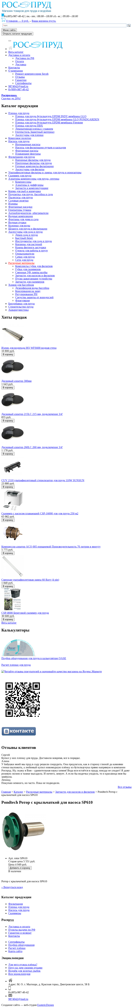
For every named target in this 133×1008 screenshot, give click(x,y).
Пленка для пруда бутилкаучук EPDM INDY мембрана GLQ (50, 116)
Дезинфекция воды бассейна (32, 288)
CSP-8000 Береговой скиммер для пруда (25, 612)
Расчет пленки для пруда (16, 664)
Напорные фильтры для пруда (33, 160)
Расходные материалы (21, 263)
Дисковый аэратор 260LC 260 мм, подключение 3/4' (32, 447)
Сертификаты (23, 83)
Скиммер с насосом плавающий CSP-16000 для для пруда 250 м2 (39, 513)
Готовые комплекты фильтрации (34, 166)
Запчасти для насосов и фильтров (35, 275)
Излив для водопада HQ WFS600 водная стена (28, 347)
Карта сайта (15, 951)
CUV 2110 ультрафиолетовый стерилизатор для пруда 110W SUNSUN (42, 480)
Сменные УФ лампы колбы (31, 272)
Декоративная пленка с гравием (34, 128)
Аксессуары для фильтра (29, 169)
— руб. (17, 20)
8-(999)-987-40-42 (18, 89)
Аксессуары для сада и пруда (25, 231)
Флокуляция (22, 300)
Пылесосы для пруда (20, 197)
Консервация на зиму (28, 291)
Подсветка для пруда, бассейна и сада (30, 194)
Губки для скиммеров (28, 269)
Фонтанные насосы (26, 150)
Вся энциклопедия (19, 973)
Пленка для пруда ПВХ (29, 125)
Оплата (19, 61)
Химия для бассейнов (21, 284)
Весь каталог (16, 51)
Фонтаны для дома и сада (23, 219)
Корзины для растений (28, 244)
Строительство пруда (20, 306)
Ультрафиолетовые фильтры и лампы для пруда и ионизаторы (44, 172)
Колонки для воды (19, 225)
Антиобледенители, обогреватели (28, 213)
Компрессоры (23, 181)
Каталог (18, 791)
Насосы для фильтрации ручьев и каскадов (40, 147)
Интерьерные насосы (27, 144)
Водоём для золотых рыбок (24, 970)
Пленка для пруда (18, 113)
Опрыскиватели (24, 253)
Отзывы (20, 76)
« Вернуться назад (12, 887)
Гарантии (20, 80)
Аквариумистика (18, 309)
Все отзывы (125, 786)
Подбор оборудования (21, 944)
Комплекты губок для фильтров (34, 266)
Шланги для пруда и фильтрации (27, 228)
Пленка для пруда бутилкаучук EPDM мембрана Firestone (49, 122)
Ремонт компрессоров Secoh (31, 73)
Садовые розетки (18, 200)
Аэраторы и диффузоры (29, 184)
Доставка (20, 64)
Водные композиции (20, 216)
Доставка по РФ (24, 58)
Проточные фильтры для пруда (33, 163)
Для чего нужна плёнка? (22, 964)
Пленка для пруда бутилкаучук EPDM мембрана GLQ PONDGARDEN (57, 119)
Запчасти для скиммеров (29, 281)
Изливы (13, 203)
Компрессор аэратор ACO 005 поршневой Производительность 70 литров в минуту (51, 546)
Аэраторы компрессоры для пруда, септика (33, 178)
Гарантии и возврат (20, 932)
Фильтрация (15, 903)
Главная (6, 791)
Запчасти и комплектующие (31, 188)
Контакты (14, 67)
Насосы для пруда (18, 141)
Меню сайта (9, 30)
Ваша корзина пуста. (44, 20)
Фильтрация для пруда (21, 156)
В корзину (8, 354)
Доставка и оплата (19, 55)
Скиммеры (14, 913)
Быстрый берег (24, 238)
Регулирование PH (26, 294)
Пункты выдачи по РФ (21, 929)
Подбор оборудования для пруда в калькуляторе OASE (33, 658)
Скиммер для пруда (19, 175)
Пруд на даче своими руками (25, 967)
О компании (15, 70)
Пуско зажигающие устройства (33, 278)
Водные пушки (17, 222)
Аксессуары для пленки (29, 135)
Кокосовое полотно (19, 138)
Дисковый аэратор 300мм (16, 380)
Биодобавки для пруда (21, 303)
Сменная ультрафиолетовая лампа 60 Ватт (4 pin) (30, 579)
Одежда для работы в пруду (31, 250)
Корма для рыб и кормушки (24, 191)
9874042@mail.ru (18, 86)
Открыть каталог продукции (17, 33)
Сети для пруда (24, 259)
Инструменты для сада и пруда (33, 241)
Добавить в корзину (20, 868)
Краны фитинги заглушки (30, 247)
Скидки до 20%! (11, 97)
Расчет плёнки (16, 948)
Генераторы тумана (19, 209)
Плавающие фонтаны (28, 153)
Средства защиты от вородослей (34, 297)
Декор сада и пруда (26, 234)
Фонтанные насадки (20, 206)
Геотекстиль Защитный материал (34, 131)
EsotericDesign (45, 1004)
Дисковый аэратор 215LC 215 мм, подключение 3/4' (32, 414)
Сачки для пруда (25, 256)
